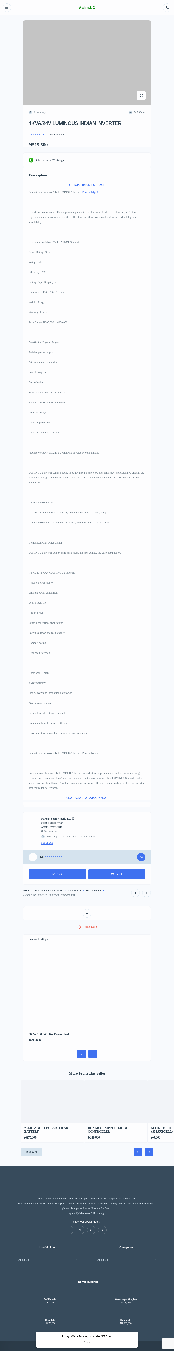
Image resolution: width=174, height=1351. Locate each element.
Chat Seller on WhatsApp (50, 160)
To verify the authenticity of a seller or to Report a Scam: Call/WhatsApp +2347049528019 (86, 1198)
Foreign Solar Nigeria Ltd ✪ (57, 818)
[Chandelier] (51, 1313)
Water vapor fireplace (126, 1299)
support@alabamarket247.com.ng (86, 1213)
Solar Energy (74, 890)
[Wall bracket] (51, 1292)
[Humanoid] (126, 1313)
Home (26, 890)
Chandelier (50, 1320)
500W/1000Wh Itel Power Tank (49, 1034)
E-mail (119, 874)
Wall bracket (50, 1299)
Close (87, 1342)
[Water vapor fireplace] (126, 1292)
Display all (31, 1151)
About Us (23, 1259)
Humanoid (125, 1320)
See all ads (47, 842)
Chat (59, 874)
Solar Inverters (93, 890)
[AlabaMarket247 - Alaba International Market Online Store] (87, 7)
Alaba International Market (48, 890)
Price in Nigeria (90, 192)
